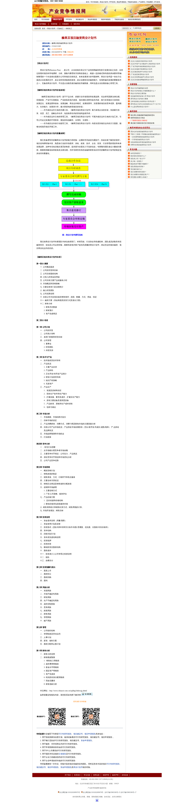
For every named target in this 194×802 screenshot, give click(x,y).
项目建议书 (80, 19)
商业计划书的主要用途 (138, 93)
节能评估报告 (132, 2)
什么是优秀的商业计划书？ (140, 107)
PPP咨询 (112, 2)
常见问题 (87, 775)
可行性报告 (94, 2)
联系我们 (77, 775)
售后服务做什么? (136, 169)
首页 (87, 2)
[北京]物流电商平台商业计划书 (141, 72)
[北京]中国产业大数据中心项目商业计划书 (145, 64)
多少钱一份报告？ (137, 161)
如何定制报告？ (136, 153)
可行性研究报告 (65, 734)
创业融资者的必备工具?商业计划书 (143, 96)
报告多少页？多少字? (138, 159)
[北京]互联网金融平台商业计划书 (142, 77)
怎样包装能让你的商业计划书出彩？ (143, 101)
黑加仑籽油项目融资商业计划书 (142, 132)
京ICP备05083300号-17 (128, 792)
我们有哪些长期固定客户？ (140, 174)
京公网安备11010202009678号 (93, 792)
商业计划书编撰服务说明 (139, 88)
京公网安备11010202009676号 (69, 792)
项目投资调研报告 (134, 19)
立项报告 (62, 754)
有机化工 (69, 28)
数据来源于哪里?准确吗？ (140, 164)
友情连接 (125, 775)
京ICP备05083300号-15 (112, 792)
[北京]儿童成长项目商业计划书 (141, 61)
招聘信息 (96, 775)
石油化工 (60, 28)
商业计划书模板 (40, 24)
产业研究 (142, 2)
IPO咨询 (157, 2)
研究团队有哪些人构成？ (139, 177)
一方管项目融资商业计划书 (140, 139)
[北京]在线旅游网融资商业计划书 (142, 80)
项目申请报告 (106, 19)
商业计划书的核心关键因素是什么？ (143, 91)
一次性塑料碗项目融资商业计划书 (142, 137)
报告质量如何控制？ (138, 166)
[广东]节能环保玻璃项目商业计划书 (143, 66)
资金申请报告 (121, 2)
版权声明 (115, 775)
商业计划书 (104, 2)
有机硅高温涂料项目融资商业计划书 (143, 142)
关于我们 (68, 775)
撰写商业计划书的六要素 (139, 99)
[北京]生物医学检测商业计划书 (141, 69)
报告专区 (77, 24)
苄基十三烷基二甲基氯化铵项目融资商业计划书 (147, 134)
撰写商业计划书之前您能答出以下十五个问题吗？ (148, 104)
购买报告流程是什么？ (138, 156)
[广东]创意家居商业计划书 (140, 74)
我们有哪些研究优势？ (138, 172)
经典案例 (65, 24)
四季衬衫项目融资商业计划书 (141, 145)
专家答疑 (54, 24)
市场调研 (149, 2)
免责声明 (106, 775)
